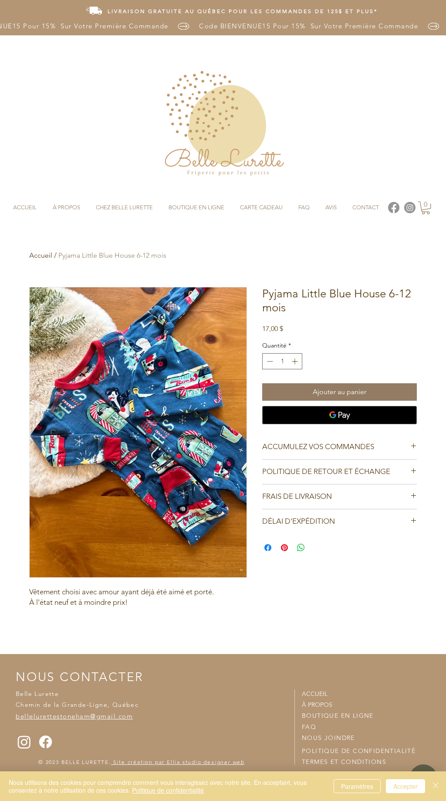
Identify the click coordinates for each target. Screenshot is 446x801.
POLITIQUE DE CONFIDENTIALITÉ (359, 751)
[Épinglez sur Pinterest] (284, 547)
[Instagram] (24, 741)
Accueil (40, 255)
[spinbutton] (282, 361)
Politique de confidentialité (168, 790)
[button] (425, 207)
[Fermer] (435, 786)
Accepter (405, 786)
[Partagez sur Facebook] (268, 547)
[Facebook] (45, 741)
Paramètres (357, 786)
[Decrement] (269, 361)
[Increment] (295, 361)
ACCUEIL (315, 694)
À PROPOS (317, 705)
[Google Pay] (339, 415)
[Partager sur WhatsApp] (301, 547)
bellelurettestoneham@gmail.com (74, 716)
